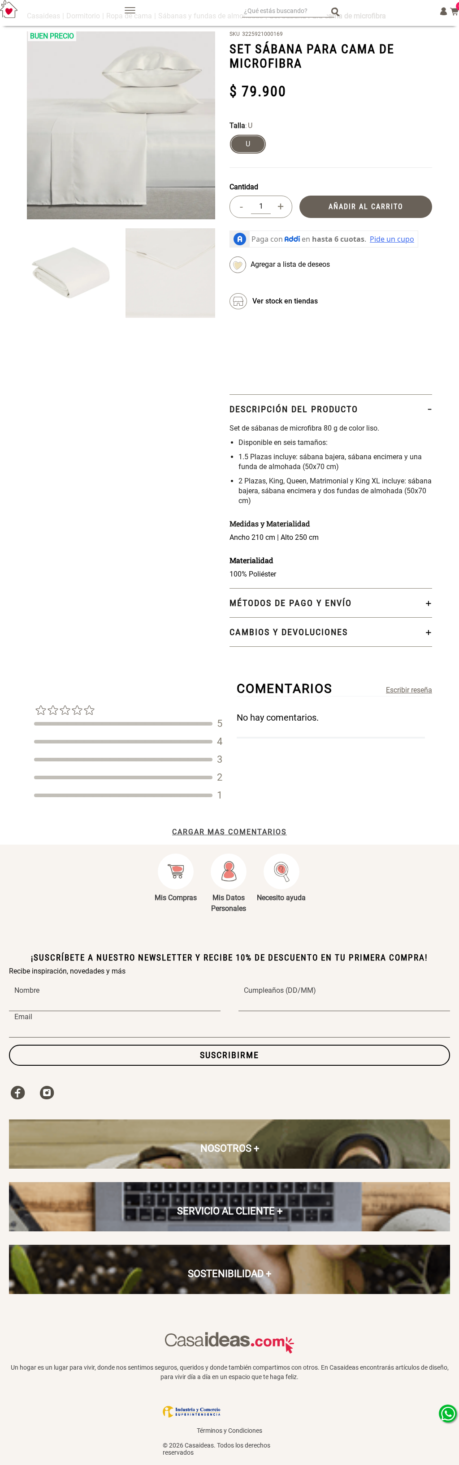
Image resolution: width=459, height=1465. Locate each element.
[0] (454, 12)
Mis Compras (176, 897)
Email (23, 1017)
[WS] (448, 1413)
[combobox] (288, 11)
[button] (248, 144)
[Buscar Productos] (335, 11)
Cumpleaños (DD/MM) (280, 991)
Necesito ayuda (281, 897)
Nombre (26, 991)
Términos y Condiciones (229, 1430)
